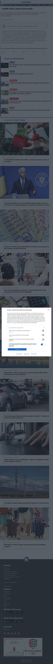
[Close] (49, 310)
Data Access (26, 353)
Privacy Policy (34, 353)
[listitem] (26, 327)
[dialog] (26, 332)
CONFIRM (17, 349)
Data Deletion (19, 353)
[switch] (42, 330)
